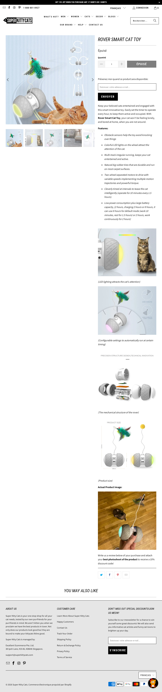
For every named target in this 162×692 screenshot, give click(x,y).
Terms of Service (64, 657)
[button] (65, 17)
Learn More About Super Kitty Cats (73, 615)
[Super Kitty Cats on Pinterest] (19, 8)
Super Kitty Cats (20, 684)
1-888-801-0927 (31, 7)
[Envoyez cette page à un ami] (126, 575)
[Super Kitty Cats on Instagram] (14, 8)
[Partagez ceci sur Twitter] (101, 575)
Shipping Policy (64, 639)
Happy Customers (65, 621)
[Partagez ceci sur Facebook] (109, 575)
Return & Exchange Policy (69, 645)
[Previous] (8, 79)
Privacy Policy (63, 651)
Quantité (102, 57)
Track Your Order (64, 633)
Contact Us (62, 627)
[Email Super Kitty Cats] (4, 8)
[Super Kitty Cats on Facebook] (9, 8)
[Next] (92, 79)
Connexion (142, 7)
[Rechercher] (155, 20)
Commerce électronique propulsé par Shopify (49, 684)
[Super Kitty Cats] (17, 20)
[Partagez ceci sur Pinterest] (117, 575)
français (116, 8)
